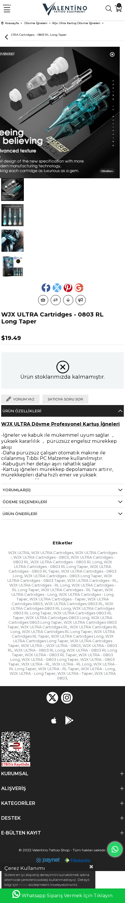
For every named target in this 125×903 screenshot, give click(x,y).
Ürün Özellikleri (22, 411)
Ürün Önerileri (20, 513)
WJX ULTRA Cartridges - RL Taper (72, 589)
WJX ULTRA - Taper (75, 673)
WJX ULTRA (18, 552)
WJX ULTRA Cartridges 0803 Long (57, 617)
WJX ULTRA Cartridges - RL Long (39, 585)
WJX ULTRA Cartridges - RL (92, 580)
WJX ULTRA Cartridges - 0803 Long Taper (63, 575)
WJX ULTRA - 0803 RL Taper (51, 654)
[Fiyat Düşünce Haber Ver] (68, 300)
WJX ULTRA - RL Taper (58, 668)
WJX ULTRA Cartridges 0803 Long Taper (60, 620)
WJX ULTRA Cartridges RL (44, 627)
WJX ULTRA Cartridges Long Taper (63, 638)
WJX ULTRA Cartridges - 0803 (41, 557)
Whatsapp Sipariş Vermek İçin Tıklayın (67, 895)
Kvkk (23, 884)
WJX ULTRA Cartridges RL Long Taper (57, 631)
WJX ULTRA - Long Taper (33, 673)
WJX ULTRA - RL (35, 664)
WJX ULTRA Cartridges (52, 552)
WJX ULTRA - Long (98, 668)
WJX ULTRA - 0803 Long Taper (50, 659)
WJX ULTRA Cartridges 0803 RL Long (62, 606)
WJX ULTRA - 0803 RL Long (39, 650)
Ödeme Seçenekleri (25, 501)
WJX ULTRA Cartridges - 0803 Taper (59, 578)
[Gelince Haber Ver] (81, 300)
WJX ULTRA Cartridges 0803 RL (73, 603)
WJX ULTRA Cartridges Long (77, 636)
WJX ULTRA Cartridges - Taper (57, 599)
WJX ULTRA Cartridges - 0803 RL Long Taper (63, 564)
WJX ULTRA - (32, 645)
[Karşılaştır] (56, 300)
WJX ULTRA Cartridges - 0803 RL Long (66, 562)
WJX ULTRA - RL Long (72, 664)
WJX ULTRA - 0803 (63, 645)
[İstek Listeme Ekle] (43, 300)
